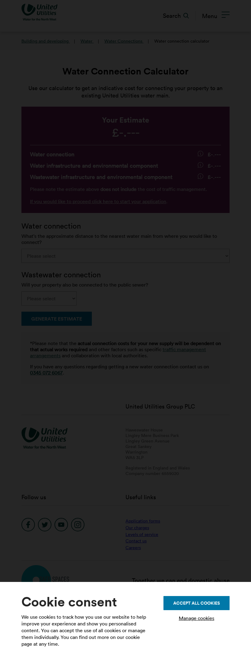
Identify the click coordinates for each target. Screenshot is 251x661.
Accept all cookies (196, 603)
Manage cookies (196, 618)
